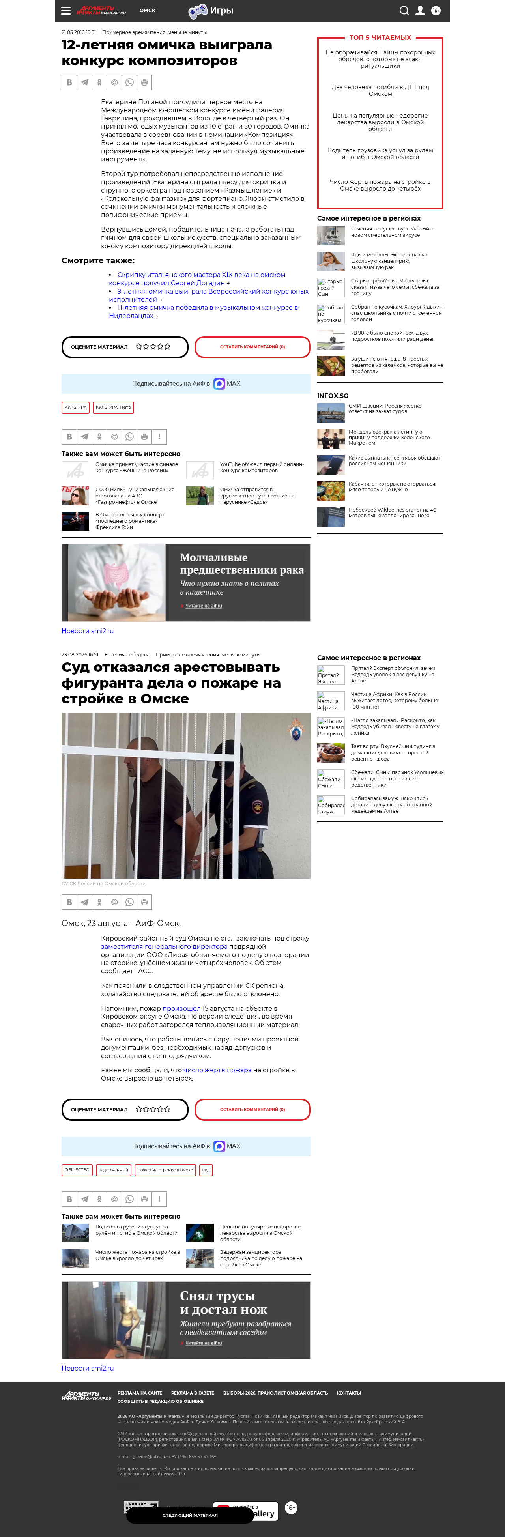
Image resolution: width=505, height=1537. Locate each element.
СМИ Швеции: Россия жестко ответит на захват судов (385, 408)
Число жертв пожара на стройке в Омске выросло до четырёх (380, 185)
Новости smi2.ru (88, 631)
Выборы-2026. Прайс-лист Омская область (275, 1393)
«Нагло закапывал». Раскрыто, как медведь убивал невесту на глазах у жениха (395, 726)
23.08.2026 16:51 (80, 655)
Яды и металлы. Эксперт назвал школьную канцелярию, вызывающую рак (390, 261)
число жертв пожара (217, 1070)
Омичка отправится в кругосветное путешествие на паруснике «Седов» (257, 495)
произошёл (182, 1008)
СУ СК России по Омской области (104, 883)
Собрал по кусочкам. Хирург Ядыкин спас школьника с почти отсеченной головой (397, 313)
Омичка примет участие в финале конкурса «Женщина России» (136, 467)
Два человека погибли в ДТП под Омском (380, 90)
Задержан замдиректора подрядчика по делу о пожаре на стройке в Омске (261, 1258)
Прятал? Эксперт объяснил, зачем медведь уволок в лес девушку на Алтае (393, 674)
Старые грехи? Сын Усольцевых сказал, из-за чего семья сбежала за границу (395, 287)
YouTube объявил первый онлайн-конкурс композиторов (262, 467)
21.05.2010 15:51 (79, 32)
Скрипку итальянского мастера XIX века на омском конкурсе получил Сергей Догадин (197, 279)
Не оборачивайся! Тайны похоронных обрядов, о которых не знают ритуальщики (380, 59)
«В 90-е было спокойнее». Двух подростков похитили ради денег (392, 336)
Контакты (349, 1393)
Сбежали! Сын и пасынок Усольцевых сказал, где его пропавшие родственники (397, 778)
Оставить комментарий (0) (252, 347)
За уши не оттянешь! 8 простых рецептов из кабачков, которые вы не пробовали (397, 365)
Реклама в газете (192, 1393)
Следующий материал (190, 1515)
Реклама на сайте (140, 1393)
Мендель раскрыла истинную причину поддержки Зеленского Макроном (389, 437)
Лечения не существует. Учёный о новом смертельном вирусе (392, 232)
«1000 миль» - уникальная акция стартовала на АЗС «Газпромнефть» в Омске (134, 495)
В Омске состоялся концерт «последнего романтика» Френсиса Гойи (130, 521)
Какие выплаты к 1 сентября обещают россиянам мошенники (394, 460)
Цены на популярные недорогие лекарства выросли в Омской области (380, 122)
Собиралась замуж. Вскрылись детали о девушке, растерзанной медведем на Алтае (391, 804)
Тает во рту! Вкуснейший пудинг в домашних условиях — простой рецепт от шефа (393, 752)
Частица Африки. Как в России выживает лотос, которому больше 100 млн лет (394, 700)
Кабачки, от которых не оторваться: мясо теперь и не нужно (392, 486)
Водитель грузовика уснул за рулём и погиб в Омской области (380, 154)
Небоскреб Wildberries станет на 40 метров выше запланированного (392, 512)
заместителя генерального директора (164, 946)
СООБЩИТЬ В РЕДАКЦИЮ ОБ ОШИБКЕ (161, 1401)
